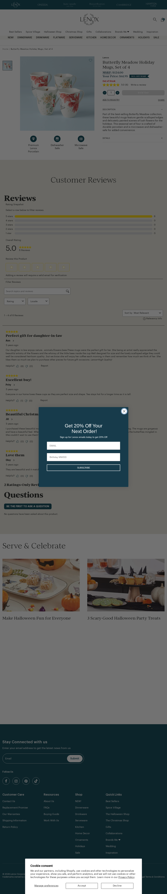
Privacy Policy (126, 877)
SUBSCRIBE (83, 467)
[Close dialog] (124, 411)
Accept (82, 886)
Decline (117, 886)
